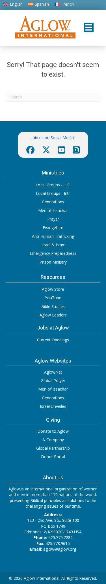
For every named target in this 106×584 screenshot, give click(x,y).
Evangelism (53, 227)
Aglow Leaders (53, 315)
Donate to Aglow (53, 431)
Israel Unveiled (53, 406)
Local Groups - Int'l (53, 193)
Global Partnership (53, 448)
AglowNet (53, 372)
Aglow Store (53, 289)
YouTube (53, 297)
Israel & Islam (53, 244)
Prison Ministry (53, 262)
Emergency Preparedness (53, 253)
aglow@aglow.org (59, 549)
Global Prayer (53, 380)
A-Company (53, 439)
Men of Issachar (53, 210)
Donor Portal (53, 456)
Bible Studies (53, 306)
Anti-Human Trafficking (53, 236)
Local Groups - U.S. (53, 185)
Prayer (53, 219)
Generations (53, 201)
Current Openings (53, 339)
